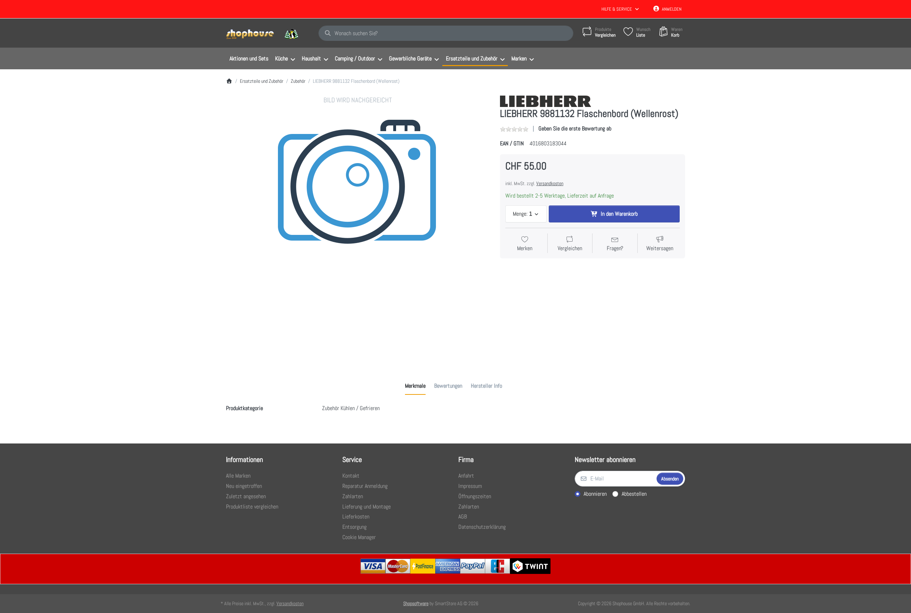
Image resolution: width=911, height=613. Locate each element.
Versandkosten (549, 183)
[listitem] (357, 227)
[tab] (415, 386)
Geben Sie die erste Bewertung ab (574, 128)
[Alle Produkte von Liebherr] (545, 100)
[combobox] (445, 33)
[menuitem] (249, 58)
